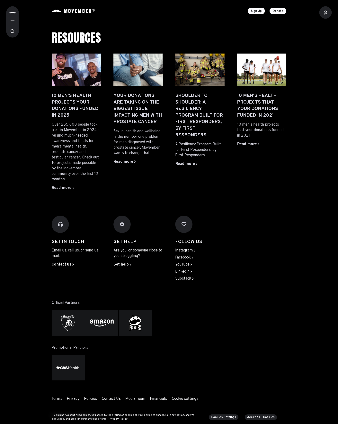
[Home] (12, 12)
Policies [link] (90, 398)
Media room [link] (135, 398)
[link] (63, 264)
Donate (278, 11)
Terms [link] (57, 398)
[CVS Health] (68, 367)
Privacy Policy (118, 418)
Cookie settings (185, 398)
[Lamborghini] (68, 322)
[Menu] (12, 22)
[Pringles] (135, 322)
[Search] (12, 31)
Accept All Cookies (261, 417)
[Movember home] (73, 11)
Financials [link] (158, 398)
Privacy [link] (73, 398)
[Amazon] (102, 322)
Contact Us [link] (111, 398)
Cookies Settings (223, 417)
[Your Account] (325, 12)
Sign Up (256, 11)
